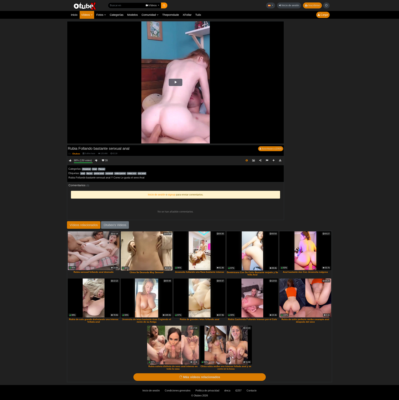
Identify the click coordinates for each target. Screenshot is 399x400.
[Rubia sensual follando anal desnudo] (94, 250)
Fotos (100, 14)
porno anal (99, 173)
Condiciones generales (177, 390)
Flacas (102, 169)
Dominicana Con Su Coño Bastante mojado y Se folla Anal (252, 273)
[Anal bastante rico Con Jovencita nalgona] (305, 250)
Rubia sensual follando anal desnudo (94, 272)
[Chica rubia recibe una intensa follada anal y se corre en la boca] (226, 345)
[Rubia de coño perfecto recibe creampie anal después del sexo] (305, 298)
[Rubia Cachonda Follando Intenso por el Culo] (252, 298)
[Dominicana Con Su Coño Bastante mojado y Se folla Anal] (252, 250)
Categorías (116, 14)
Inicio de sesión (290, 5)
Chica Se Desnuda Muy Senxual (146, 272)
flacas (89, 173)
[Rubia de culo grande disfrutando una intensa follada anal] (94, 298)
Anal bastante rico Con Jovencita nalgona (305, 272)
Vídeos (86, 14)
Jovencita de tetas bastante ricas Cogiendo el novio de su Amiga (146, 320)
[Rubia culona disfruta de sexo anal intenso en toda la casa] (173, 345)
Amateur (86, 169)
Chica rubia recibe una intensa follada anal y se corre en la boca (226, 367)
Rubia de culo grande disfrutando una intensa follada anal (93, 320)
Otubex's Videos (115, 225)
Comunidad (149, 14)
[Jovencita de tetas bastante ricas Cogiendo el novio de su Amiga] (147, 298)
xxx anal (142, 173)
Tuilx (198, 14)
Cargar (324, 14)
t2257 (238, 390)
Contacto (252, 390)
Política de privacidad (207, 390)
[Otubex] (84, 6)
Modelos (132, 14)
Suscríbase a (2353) (271, 148)
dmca (227, 390)
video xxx (131, 173)
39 (106, 160)
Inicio (74, 14)
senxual (109, 173)
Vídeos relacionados (84, 225)
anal (83, 173)
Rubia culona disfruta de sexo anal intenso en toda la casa (173, 367)
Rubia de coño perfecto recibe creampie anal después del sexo (305, 320)
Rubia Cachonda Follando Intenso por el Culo (252, 319)
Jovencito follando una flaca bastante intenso (199, 272)
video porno (120, 173)
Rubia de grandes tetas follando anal (199, 319)
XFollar (187, 14)
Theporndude (170, 14)
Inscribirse (314, 5)
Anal (94, 169)
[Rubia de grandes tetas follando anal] (199, 298)
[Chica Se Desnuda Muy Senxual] (147, 250)
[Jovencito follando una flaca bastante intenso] (199, 250)
